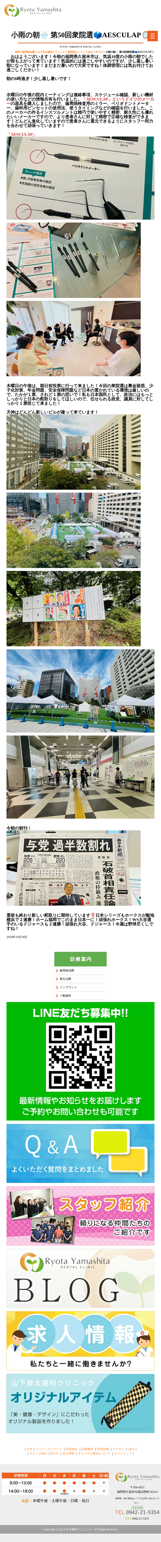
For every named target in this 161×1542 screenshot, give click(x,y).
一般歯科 (65, 995)
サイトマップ (123, 1453)
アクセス (118, 1449)
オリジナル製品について (94, 1453)
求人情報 (68, 1453)
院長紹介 (72, 1449)
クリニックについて (49, 1449)
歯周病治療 (67, 970)
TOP (29, 1449)
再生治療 (65, 978)
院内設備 (103, 1449)
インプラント (68, 987)
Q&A (131, 1449)
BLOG (55, 1453)
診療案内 (87, 1449)
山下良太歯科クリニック (76, 1529)
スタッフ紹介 (38, 1453)
